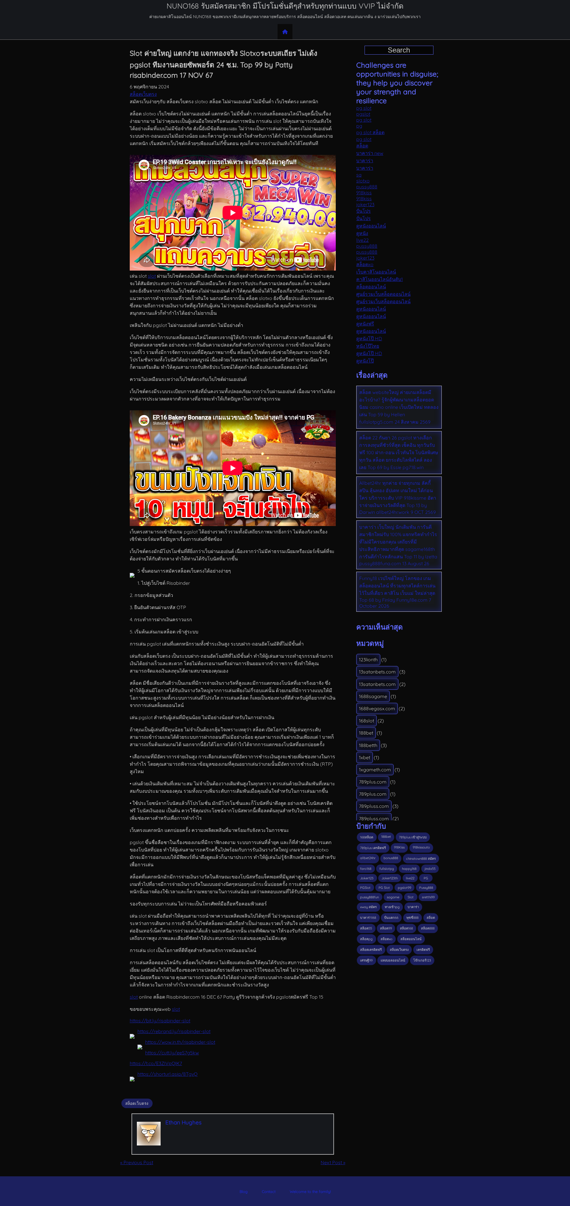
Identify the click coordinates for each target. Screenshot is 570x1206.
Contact (269, 1191)
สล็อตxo (364, 264)
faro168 (365, 869)
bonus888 (391, 858)
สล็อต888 (428, 928)
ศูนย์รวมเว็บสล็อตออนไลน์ (383, 294)
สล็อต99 (386, 928)
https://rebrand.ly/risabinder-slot (173, 1031)
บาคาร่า (364, 160)
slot (152, 276)
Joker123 (366, 878)
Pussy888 (426, 888)
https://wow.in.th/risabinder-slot (180, 1042)
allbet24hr (368, 858)
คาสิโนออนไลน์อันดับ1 (379, 279)
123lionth (368, 659)
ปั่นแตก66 (391, 918)
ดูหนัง (362, 233)
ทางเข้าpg (392, 907)
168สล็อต (366, 837)
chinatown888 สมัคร (421, 859)
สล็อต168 (406, 928)
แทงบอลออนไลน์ (393, 960)
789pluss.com (374, 806)
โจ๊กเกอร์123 (422, 960)
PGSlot (365, 888)
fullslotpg (386, 869)
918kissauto (421, 847)
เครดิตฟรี (423, 950)
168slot (366, 721)
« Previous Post (136, 1162)
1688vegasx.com (377, 708)
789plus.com (373, 782)
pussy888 (366, 187)
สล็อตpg (366, 939)
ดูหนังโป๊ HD (369, 338)
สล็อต (362, 146)
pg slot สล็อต (370, 132)
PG (426, 878)
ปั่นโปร (363, 211)
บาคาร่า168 (368, 918)
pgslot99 (404, 888)
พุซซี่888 (412, 918)
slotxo (363, 181)
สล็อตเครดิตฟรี (371, 950)
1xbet (364, 757)
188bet (366, 733)
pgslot (363, 114)
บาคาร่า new (369, 153)
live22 (362, 240)
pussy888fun (369, 897)
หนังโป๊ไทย (367, 346)
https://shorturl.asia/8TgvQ (167, 1074)
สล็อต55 (366, 928)
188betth (368, 745)
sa (359, 175)
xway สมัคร (368, 907)
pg (359, 126)
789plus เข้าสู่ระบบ (413, 837)
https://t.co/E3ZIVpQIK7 (156, 1063)
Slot (411, 897)
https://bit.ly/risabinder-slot (160, 1021)
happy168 (409, 869)
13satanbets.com (377, 672)
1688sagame (373, 696)
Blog (244, 1191)
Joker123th (389, 878)
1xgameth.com (375, 770)
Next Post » (333, 1162)
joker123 (365, 204)
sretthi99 (428, 897)
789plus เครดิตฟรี (373, 848)
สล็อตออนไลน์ (371, 287)
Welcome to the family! (310, 1191)
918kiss (364, 193)
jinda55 (430, 869)
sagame (393, 897)
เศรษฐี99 (366, 960)
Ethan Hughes (183, 1122)
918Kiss (399, 847)
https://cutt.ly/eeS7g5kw (172, 1053)
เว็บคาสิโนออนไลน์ (376, 272)
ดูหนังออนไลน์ (371, 226)
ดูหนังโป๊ (365, 361)
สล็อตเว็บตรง (143, 94)
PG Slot (384, 888)
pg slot (363, 108)
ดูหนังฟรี (365, 324)
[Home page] (285, 31)
